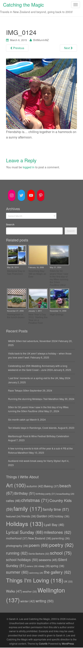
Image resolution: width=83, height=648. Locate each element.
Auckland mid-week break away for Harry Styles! (34, 460)
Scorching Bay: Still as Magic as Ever (37, 274)
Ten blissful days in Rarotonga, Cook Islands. (32, 427)
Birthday (24, 493)
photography (17, 545)
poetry (61, 544)
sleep (44, 566)
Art (16, 485)
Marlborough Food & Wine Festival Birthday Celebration (38, 436)
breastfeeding (65, 493)
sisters (32, 566)
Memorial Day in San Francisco (16, 272)
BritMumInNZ (41, 40)
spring (57, 566)
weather (30, 591)
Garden (45, 516)
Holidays (25, 523)
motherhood (17, 538)
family (27, 508)
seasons (48, 559)
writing (45, 600)
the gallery (57, 572)
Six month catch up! (18, 419)
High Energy (56, 314)
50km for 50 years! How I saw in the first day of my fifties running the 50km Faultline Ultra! (59, 278)
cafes (13, 500)
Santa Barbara (38, 553)
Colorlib (43, 643)
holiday (62, 516)
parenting (61, 538)
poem (39, 545)
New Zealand (39, 538)
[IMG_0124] (41, 93)
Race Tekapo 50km (18, 390)
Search (10, 224)
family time (56, 509)
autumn (35, 486)
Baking (51, 486)
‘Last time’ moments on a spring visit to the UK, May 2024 (39, 378)
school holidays (22, 559)
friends (28, 516)
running (17, 553)
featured (13, 516)
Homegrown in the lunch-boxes (16, 316)
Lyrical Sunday (24, 532)
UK (68, 581)
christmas (35, 500)
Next (67, 48)
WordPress (68, 643)
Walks (14, 591)
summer (17, 572)
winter (27, 601)
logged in (28, 167)
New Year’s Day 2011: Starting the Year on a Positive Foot (38, 318)
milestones (57, 532)
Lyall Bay (54, 524)
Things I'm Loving (34, 580)
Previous (18, 48)
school (61, 553)
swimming (36, 572)
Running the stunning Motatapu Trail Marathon (33, 399)
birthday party (46, 493)
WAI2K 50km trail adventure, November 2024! (33, 341)
